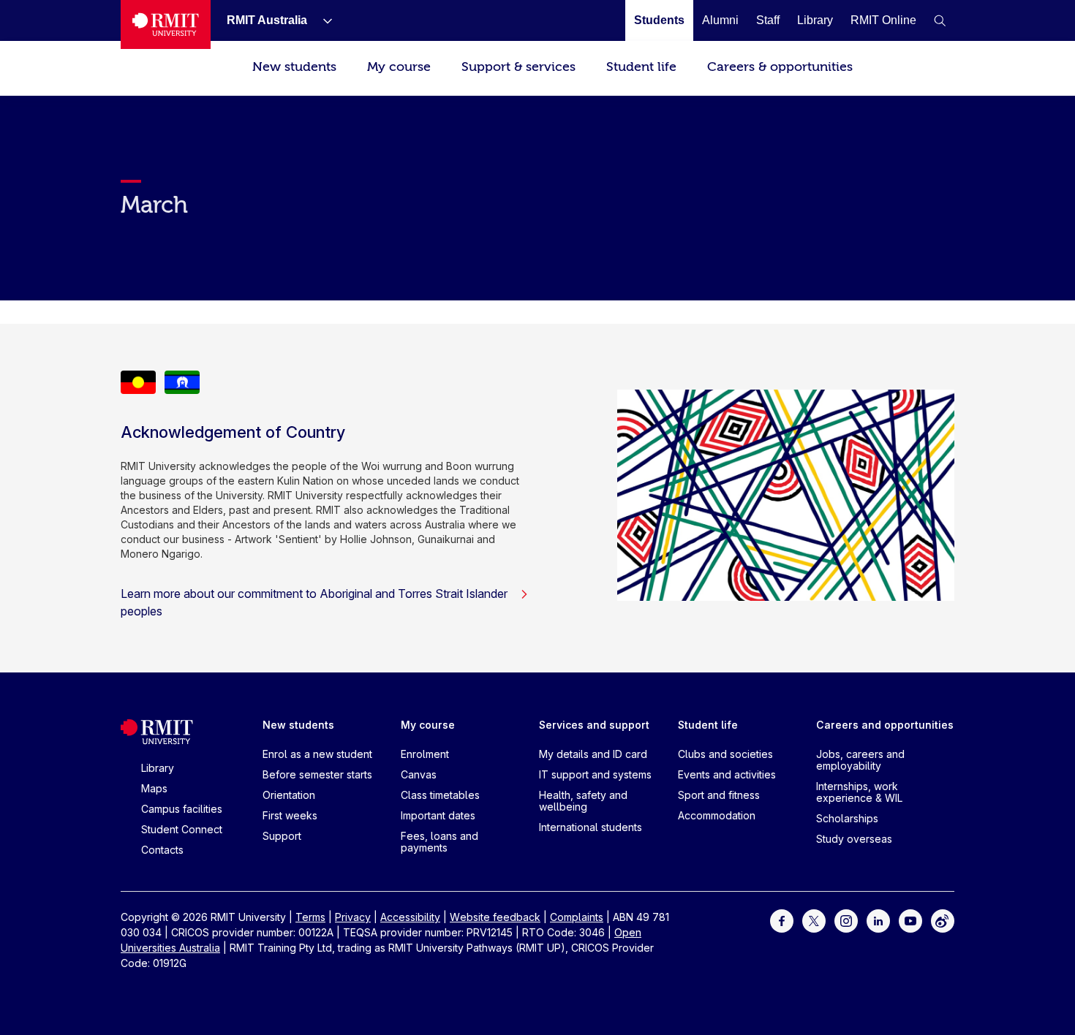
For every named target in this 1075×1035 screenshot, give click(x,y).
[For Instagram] (846, 920)
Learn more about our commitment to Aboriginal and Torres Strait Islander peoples (314, 602)
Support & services (518, 67)
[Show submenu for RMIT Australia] (322, 20)
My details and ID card (593, 754)
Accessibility (410, 917)
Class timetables (440, 795)
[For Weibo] (942, 920)
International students (590, 827)
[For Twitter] (814, 920)
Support (282, 836)
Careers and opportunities (885, 725)
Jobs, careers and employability (860, 760)
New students (294, 67)
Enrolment (425, 754)
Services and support (594, 725)
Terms (310, 917)
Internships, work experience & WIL (859, 792)
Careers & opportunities (780, 67)
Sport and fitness (719, 795)
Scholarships (847, 818)
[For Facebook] (781, 920)
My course (399, 67)
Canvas (419, 774)
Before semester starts (317, 774)
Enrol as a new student (317, 754)
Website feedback (495, 917)
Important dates (438, 815)
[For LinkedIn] (878, 920)
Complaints (576, 917)
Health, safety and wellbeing (583, 801)
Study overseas (854, 839)
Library (157, 768)
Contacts (162, 849)
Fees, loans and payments (439, 842)
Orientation (289, 795)
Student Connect (181, 829)
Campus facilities (181, 809)
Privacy (353, 917)
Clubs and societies (725, 754)
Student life (641, 67)
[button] (939, 20)
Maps (154, 788)
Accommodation (716, 815)
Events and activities (727, 774)
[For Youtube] (910, 920)
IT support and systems (595, 774)
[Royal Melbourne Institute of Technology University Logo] (166, 24)
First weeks (290, 815)
